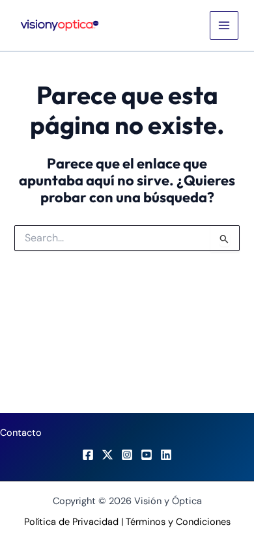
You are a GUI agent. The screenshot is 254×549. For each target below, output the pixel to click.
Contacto (21, 433)
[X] (107, 455)
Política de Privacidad (71, 522)
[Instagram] (127, 455)
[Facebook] (88, 455)
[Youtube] (146, 455)
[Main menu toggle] (224, 25)
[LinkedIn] (166, 455)
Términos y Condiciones (178, 522)
